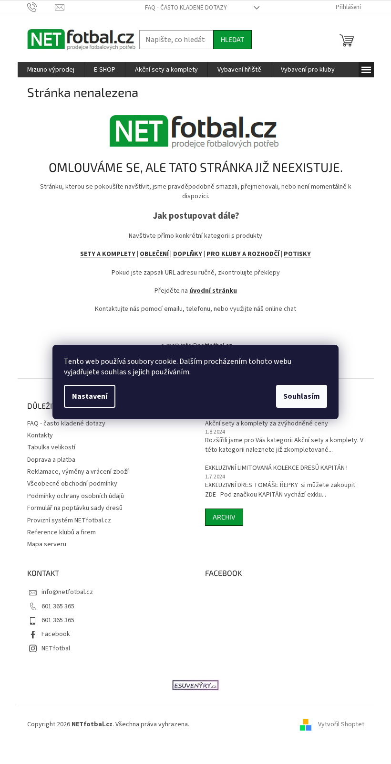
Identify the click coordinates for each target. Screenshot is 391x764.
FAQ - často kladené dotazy (186, 7)
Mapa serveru (46, 544)
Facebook (55, 634)
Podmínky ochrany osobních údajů (75, 496)
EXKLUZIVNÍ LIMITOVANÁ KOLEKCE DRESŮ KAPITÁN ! (276, 468)
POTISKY (297, 254)
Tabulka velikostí (51, 447)
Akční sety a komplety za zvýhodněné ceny (266, 423)
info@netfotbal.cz (67, 592)
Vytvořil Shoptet (341, 724)
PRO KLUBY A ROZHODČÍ (242, 254)
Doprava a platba (51, 460)
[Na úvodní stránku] (195, 127)
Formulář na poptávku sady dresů (75, 508)
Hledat (232, 39)
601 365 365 (57, 606)
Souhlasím (301, 396)
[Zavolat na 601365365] (41, 7)
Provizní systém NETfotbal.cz (69, 520)
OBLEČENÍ (154, 254)
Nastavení (89, 396)
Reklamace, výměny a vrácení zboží (78, 472)
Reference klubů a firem (61, 532)
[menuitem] (51, 69)
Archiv (224, 517)
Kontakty (40, 435)
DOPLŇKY (187, 254)
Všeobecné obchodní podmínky (72, 483)
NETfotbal (55, 648)
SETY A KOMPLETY (107, 254)
